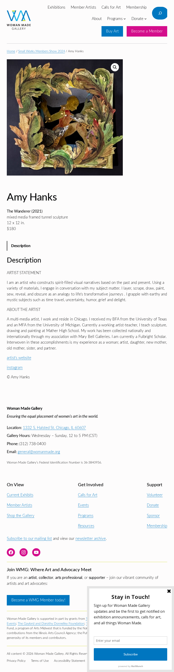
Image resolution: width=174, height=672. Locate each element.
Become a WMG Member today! (38, 600)
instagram (15, 367)
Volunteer (155, 495)
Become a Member (147, 31)
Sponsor (153, 516)
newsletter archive (90, 539)
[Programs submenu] (124, 18)
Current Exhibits (20, 495)
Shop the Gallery (20, 516)
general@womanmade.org (39, 452)
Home (11, 51)
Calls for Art (87, 495)
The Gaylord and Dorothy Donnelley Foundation (51, 623)
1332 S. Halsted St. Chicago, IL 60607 (54, 428)
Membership (157, 526)
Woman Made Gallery (24, 408)
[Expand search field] (160, 13)
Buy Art (112, 31)
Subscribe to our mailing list (29, 539)
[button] (115, 67)
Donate (153, 505)
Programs (85, 516)
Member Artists (19, 505)
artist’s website (19, 358)
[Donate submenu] (145, 18)
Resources (86, 526)
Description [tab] (21, 246)
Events (83, 505)
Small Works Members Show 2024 (41, 51)
